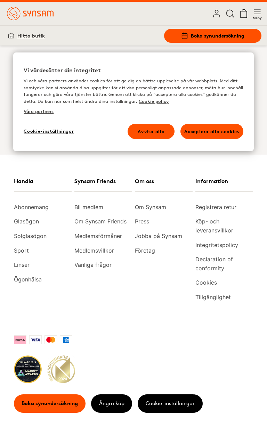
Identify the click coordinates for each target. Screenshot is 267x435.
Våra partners (39, 111)
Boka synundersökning (217, 36)
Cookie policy (154, 101)
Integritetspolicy (216, 244)
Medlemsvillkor (94, 250)
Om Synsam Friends (100, 221)
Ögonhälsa (28, 279)
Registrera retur (215, 207)
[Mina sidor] (216, 13)
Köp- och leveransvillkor (214, 226)
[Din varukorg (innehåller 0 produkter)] (244, 13)
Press (142, 221)
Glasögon (26, 221)
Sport (21, 250)
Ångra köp (111, 403)
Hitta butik (31, 36)
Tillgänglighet (213, 297)
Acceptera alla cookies (211, 131)
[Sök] (230, 13)
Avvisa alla (151, 131)
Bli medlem (88, 207)
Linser (22, 264)
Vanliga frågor (93, 264)
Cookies (206, 282)
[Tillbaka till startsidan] (30, 13)
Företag (145, 250)
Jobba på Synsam (158, 235)
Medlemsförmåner (98, 235)
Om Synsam (150, 207)
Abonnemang (31, 207)
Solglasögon (30, 235)
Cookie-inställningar (170, 403)
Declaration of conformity (214, 264)
